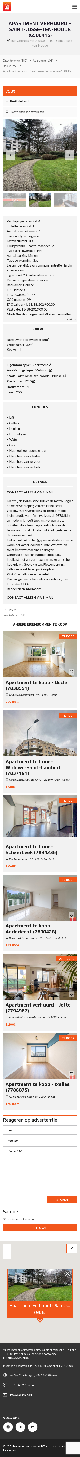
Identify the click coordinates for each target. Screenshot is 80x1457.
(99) (10, 65)
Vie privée (11, 1450)
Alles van (40, 1227)
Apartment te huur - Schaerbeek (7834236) (31, 849)
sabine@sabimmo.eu (21, 1219)
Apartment (40, 365)
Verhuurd (42, 370)
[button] (69, 155)
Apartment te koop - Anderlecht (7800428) (31, 928)
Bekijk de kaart (19, 101)
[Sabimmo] (5, 6)
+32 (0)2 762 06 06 (22, 1385)
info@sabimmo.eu (21, 1394)
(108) (43, 60)
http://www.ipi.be (18, 1357)
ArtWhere (44, 1446)
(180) (15, 60)
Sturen (62, 1199)
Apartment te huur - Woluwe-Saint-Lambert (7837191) (33, 767)
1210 (28, 381)
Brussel (57, 376)
